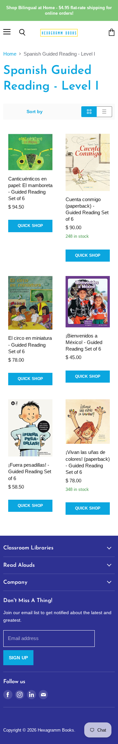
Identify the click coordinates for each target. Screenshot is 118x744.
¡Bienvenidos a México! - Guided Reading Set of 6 (84, 342)
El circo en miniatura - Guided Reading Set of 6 (30, 344)
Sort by (35, 111)
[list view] (104, 111)
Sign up (18, 657)
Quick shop (30, 225)
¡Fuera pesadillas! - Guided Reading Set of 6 (29, 471)
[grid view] (89, 111)
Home (9, 54)
